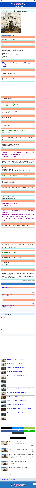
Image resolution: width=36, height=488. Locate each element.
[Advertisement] (18, 89)
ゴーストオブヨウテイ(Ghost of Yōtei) (6, 35)
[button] (33, 252)
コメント (3, 317)
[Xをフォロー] (18, 438)
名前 (1, 329)
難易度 (13, 35)
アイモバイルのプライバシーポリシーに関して (8, 479)
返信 (33, 292)
